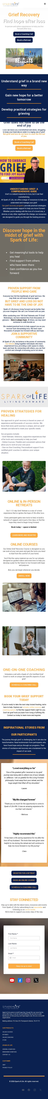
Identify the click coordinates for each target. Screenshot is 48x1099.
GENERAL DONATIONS (8, 1049)
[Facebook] (20, 980)
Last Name (12, 944)
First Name (13, 934)
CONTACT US (6, 1054)
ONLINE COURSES (7, 1032)
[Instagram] (28, 980)
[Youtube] (12, 980)
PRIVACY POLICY (7, 1067)
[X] (36, 980)
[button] (45, 4)
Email (11, 953)
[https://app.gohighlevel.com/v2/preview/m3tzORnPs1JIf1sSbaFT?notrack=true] (10, 4)
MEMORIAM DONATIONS (9, 1052)
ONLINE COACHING (7, 1037)
